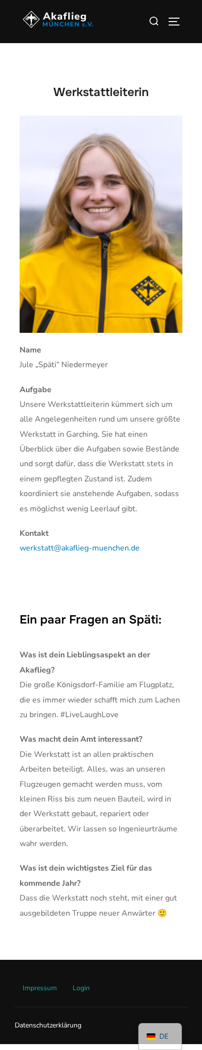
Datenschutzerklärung (48, 1025)
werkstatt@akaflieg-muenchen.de (80, 548)
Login (81, 988)
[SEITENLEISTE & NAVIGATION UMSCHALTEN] (177, 21)
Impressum (40, 988)
